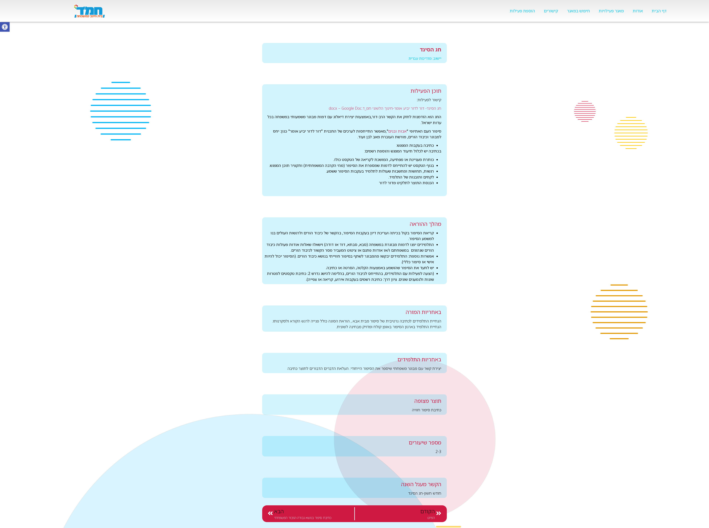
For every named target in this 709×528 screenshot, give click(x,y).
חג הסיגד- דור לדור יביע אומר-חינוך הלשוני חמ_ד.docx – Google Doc (385, 108)
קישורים (551, 10)
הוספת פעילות (522, 10)
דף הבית (659, 10)
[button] (5, 27)
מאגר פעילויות (611, 10)
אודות (638, 10)
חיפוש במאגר (578, 10)
